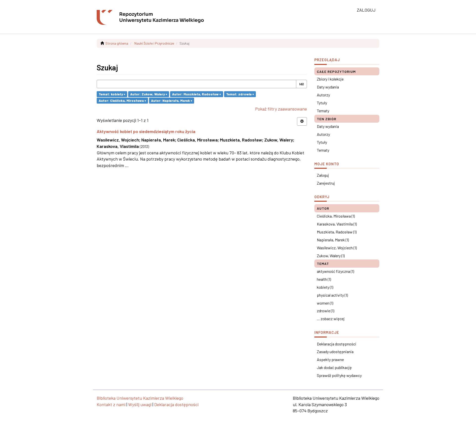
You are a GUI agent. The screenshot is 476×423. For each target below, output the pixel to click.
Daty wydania (328, 87)
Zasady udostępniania (335, 351)
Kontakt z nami (111, 404)
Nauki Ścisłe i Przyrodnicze (154, 43)
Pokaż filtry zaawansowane (281, 109)
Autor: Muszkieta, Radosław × (196, 94)
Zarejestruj (326, 183)
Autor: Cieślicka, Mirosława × (122, 100)
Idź (301, 84)
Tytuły (322, 102)
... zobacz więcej (331, 318)
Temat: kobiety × (112, 94)
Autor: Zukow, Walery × (148, 94)
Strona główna (116, 43)
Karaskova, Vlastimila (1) (337, 224)
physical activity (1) (332, 295)
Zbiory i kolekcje (330, 79)
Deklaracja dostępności (336, 343)
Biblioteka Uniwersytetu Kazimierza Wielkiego (140, 398)
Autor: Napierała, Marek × (171, 100)
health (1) (324, 279)
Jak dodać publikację (334, 367)
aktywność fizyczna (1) (335, 271)
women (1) (325, 303)
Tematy (323, 110)
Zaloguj (323, 175)
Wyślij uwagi (139, 404)
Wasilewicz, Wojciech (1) (337, 247)
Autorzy (323, 94)
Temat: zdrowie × (240, 94)
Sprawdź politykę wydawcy (339, 375)
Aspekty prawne (330, 359)
